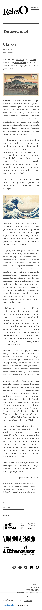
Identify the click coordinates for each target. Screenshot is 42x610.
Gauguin (13, 399)
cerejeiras (12, 393)
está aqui (19, 65)
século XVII (16, 492)
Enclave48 (22, 484)
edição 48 (20, 59)
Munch (35, 399)
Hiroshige (11, 387)
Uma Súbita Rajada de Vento (25, 417)
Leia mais (28, 601)
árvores (30, 387)
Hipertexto (30, 484)
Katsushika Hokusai (30, 489)
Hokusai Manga (29, 444)
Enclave (33, 59)
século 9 (27, 104)
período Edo (7, 492)
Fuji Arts (33, 469)
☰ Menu (35, 7)
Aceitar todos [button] (9, 605)
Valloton (35, 396)
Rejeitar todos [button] (23, 605)
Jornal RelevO (8, 52)
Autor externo (24, 487)
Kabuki (35, 278)
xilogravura (31, 492)
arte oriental (15, 487)
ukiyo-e (23, 492)
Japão (20, 489)
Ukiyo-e (9, 44)
